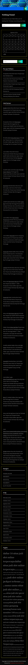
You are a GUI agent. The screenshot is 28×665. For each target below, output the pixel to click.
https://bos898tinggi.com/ (10, 379)
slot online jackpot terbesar (15, 655)
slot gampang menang (14, 647)
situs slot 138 (9, 625)
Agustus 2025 (6, 503)
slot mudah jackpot (18, 653)
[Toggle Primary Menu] (25, 8)
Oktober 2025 (7, 500)
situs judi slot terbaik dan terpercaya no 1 (14, 622)
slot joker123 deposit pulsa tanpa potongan (12, 649)
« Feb (4, 54)
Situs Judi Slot (14, 327)
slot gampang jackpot (18, 644)
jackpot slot (16, 572)
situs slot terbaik (16, 638)
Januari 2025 (6, 510)
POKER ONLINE (7, 473)
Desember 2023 (7, 531)
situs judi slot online (12, 596)
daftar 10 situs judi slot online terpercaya (13, 557)
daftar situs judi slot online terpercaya (14, 565)
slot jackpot (22, 647)
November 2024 (7, 516)
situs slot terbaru (9, 641)
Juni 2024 (6, 528)
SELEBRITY (6, 483)
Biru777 (5, 397)
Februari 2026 (7, 497)
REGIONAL (6, 479)
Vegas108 (5, 251)
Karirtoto (5, 185)
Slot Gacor (18, 122)
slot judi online (11, 653)
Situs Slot (12, 235)
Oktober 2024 (7, 519)
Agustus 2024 (6, 525)
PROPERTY (6, 476)
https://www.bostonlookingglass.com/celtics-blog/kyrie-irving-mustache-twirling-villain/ (15, 433)
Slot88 (5, 108)
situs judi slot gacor (15, 593)
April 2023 (6, 534)
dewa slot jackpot (10, 572)
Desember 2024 (7, 513)
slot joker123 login (15, 651)
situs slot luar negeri (15, 635)
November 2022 (7, 537)
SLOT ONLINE (7, 486)
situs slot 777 (14, 625)
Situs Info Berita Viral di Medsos (14, 2)
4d (11, 413)
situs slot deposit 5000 (11, 627)
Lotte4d (5, 267)
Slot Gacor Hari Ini (14, 281)
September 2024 (7, 522)
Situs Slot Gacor (15, 138)
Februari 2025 (7, 507)
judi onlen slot (9, 574)
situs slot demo (20, 625)
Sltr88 (5, 451)
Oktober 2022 (7, 541)
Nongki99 (6, 361)
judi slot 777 (14, 574)
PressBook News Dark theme (17, 663)
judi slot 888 (19, 574)
